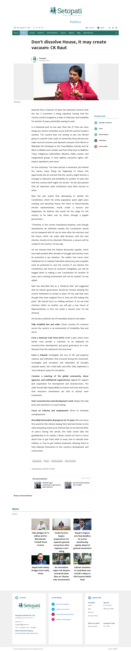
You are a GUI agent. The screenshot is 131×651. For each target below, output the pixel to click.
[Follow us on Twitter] (113, 28)
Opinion (71, 32)
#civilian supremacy (56, 461)
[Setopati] (29, 606)
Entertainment (52, 32)
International (88, 32)
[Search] (116, 32)
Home (90, 605)
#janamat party (37, 461)
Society (32, 32)
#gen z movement (70, 461)
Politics (23, 32)
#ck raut (46, 461)
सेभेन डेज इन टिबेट (108, 609)
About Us (91, 612)
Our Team (106, 626)
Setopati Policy (93, 616)
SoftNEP (115, 649)
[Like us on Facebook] (110, 28)
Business (41, 32)
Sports (63, 32)
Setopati (42, 58)
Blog (78, 32)
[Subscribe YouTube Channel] (116, 28)
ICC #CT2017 (107, 605)
